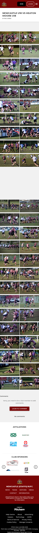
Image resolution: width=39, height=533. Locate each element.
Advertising (29, 514)
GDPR (29, 517)
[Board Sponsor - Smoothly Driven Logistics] (12, 463)
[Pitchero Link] (19, 510)
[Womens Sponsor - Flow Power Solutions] (26, 470)
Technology (20, 517)
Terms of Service (13, 520)
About (20, 514)
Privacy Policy (27, 520)
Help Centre (10, 514)
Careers (10, 517)
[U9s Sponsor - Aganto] (12, 470)
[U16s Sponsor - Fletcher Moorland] (26, 463)
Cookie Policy (11, 522)
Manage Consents (25, 522)
